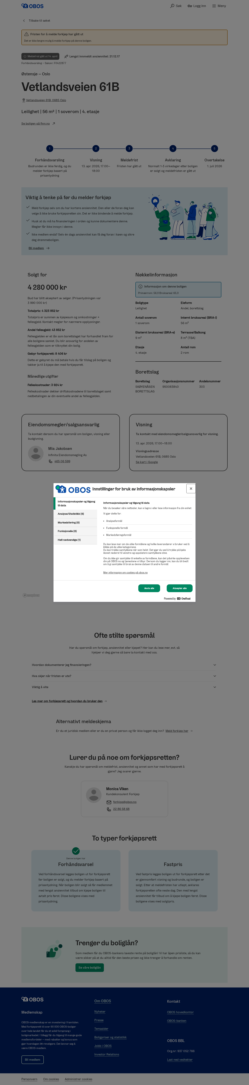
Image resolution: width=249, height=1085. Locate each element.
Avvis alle (149, 588)
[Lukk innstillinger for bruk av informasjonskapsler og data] (191, 488)
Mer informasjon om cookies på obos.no (125, 572)
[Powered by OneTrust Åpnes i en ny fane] (179, 599)
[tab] (75, 503)
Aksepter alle (180, 588)
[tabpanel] (147, 540)
